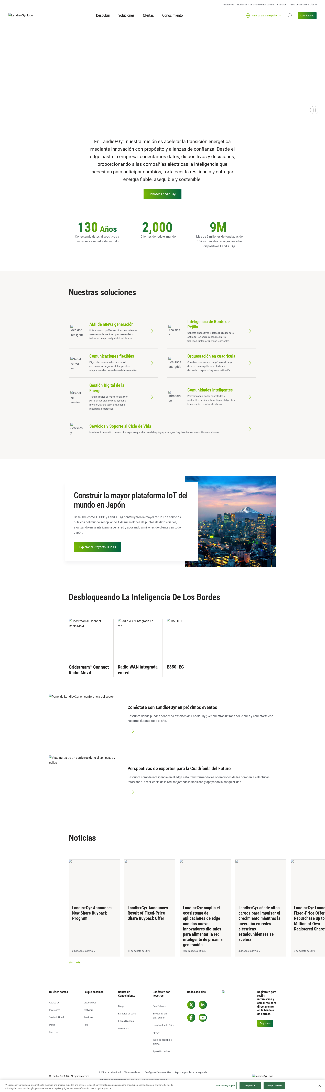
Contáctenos (307, 15)
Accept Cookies (274, 1085)
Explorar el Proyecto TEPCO (97, 547)
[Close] (319, 1085)
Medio (52, 1024)
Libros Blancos (126, 1021)
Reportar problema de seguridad (191, 1072)
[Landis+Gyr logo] (22, 15)
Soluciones (126, 15)
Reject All (250, 1085)
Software (88, 1010)
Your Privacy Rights (225, 1085)
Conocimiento (172, 15)
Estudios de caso (127, 1013)
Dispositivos (90, 1002)
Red (86, 1024)
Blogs (121, 1006)
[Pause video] (314, 110)
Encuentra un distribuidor (160, 1015)
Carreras (281, 4)
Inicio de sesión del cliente (303, 4)
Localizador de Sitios (163, 1025)
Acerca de (54, 1002)
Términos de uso (132, 1072)
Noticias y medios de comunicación (255, 4)
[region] (162, 1086)
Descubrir (103, 15)
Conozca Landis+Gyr (162, 194)
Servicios (88, 1017)
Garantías (123, 1028)
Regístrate (265, 1023)
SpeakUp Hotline (161, 1051)
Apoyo (156, 1032)
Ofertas (148, 15)
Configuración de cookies (158, 1072)
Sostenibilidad (56, 1017)
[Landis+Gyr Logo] (264, 1076)
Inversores (228, 4)
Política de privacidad (110, 1072)
